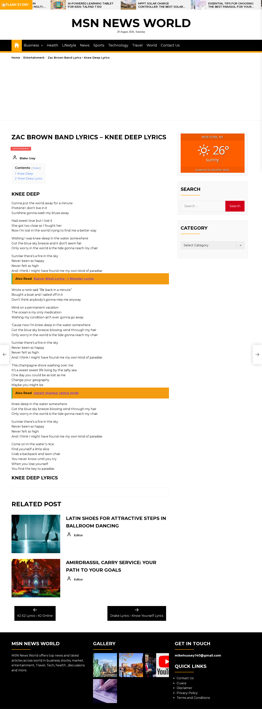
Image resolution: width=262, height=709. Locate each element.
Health (52, 45)
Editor (78, 535)
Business (31, 45)
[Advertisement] (131, 89)
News (85, 45)
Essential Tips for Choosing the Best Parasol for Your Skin (213, 5)
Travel (137, 45)
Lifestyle (69, 45)
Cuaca (181, 683)
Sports (98, 45)
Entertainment (20, 148)
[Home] (17, 45)
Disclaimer (184, 688)
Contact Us (170, 45)
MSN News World (131, 23)
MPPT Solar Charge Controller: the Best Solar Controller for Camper (143, 5)
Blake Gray (27, 158)
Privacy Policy (187, 693)
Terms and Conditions (193, 698)
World (152, 45)
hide (36, 168)
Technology (118, 45)
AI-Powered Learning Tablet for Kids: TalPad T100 (73, 5)
